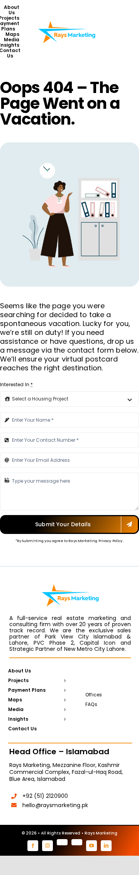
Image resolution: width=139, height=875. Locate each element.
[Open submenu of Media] (63, 710)
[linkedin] (106, 845)
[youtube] (91, 845)
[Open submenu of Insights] (63, 719)
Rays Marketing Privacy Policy (95, 541)
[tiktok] (76, 842)
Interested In (16, 384)
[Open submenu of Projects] (63, 681)
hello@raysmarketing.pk (55, 805)
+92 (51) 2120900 (45, 796)
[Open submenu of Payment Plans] (63, 691)
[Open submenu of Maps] (63, 700)
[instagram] (47, 845)
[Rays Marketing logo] (67, 20)
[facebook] (32, 845)
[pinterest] (62, 842)
